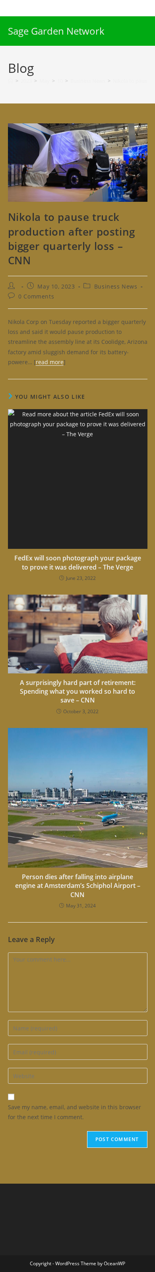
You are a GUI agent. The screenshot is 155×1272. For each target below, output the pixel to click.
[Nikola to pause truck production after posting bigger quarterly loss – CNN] (77, 162)
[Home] (10, 80)
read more (50, 362)
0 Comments (36, 296)
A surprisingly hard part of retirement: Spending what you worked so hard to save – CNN (78, 691)
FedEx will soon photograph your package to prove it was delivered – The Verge (77, 562)
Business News (116, 286)
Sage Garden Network (56, 30)
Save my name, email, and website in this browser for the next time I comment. (74, 1112)
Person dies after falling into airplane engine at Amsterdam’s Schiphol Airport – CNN (77, 885)
